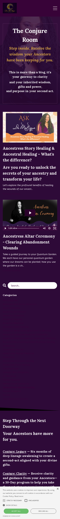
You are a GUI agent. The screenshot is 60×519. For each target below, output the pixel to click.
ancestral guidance (13, 315)
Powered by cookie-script (11, 516)
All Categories (10, 300)
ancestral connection (14, 311)
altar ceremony (11, 307)
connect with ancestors (16, 372)
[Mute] (44, 228)
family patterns (11, 379)
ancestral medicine (13, 323)
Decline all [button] (43, 511)
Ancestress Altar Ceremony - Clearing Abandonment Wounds (29, 242)
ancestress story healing (16, 364)
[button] (30, 505)
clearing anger (11, 368)
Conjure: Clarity (15, 473)
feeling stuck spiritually (16, 383)
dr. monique (9, 375)
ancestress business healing (18, 360)
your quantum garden (15, 398)
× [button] (58, 489)
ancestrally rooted (13, 349)
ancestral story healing (16, 326)
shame (6, 394)
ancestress (9, 357)
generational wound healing (19, 387)
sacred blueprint (12, 391)
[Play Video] (5, 228)
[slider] (28, 228)
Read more (19, 496)
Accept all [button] (16, 511)
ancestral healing (12, 319)
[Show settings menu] (49, 228)
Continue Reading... (12, 193)
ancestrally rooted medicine (18, 353)
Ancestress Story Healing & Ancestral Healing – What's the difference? (28, 154)
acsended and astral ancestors (20, 304)
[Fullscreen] (54, 228)
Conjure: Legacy (14, 451)
